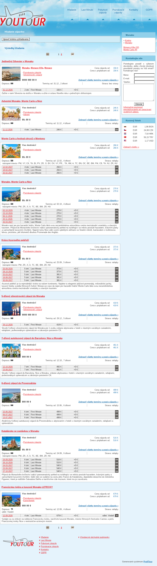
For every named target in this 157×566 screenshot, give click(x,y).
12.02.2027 (8, 167)
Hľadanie (71, 9)
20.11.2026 (7, 219)
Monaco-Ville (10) (131, 47)
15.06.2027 (8, 412)
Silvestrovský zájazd (32, 75)
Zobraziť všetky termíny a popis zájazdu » (98, 80)
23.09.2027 (8, 468)
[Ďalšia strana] (72, 54)
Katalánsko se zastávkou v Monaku (20, 431)
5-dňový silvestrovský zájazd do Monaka (23, 296)
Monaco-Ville (37, 68)
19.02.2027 (8, 170)
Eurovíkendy (28, 500)
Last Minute (87, 9)
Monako (26, 68)
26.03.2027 (8, 222)
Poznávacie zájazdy (118, 11)
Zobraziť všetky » (131, 147)
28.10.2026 (8, 271)
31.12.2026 (8, 90)
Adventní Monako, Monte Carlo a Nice (22, 101)
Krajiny (128, 40)
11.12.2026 (7, 129)
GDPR (149, 9)
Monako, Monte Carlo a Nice (17, 181)
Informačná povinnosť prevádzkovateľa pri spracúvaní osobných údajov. (137, 109)
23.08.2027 (8, 369)
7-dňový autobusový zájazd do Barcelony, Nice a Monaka (32, 338)
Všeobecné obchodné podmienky (94, 537)
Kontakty (133, 9)
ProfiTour (148, 561)
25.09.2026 (8, 268)
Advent (26, 114)
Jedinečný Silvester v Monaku (17, 61)
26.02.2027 (8, 173)
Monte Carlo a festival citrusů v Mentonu (23, 138)
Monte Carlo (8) (130, 49)
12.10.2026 (8, 367)
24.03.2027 (8, 465)
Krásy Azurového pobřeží (15, 240)
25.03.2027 (8, 274)
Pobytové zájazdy (102, 11)
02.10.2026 (8, 210)
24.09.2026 (8, 459)
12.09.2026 (8, 515)
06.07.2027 (8, 414)
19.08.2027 (8, 277)
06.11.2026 (7, 216)
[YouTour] (18, 541)
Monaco (48, 68)
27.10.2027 (8, 471)
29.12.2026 (8, 325)
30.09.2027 (8, 280)
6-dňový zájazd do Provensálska (19, 383)
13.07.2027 (8, 417)
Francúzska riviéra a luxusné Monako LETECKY (27, 487)
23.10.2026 (8, 213)
